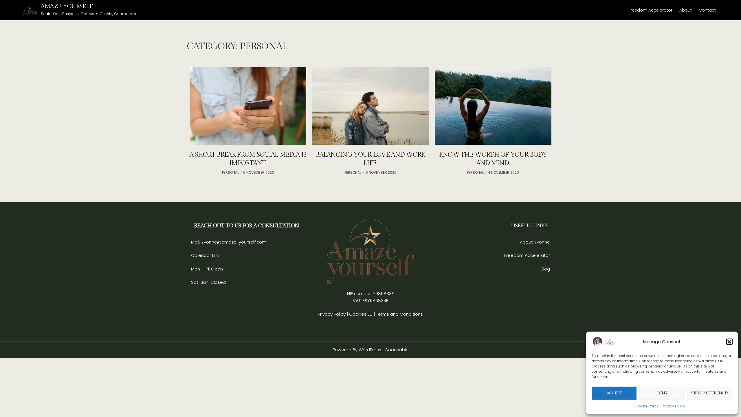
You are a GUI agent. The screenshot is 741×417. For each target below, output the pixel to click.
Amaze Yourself (67, 6)
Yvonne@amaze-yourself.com (233, 242)
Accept (614, 393)
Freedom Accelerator (650, 10)
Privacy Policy (673, 406)
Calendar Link (205, 255)
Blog (545, 269)
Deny (662, 393)
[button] (729, 342)
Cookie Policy (647, 406)
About (685, 10)
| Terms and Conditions (398, 314)
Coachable (397, 350)
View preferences (710, 393)
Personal (230, 172)
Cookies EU (361, 314)
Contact (707, 10)
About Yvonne (535, 242)
